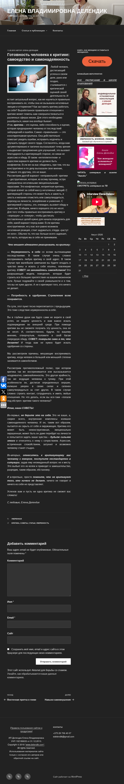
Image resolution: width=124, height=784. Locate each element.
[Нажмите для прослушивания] (91, 224)
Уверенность (42, 523)
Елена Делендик (30, 50)
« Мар (85, 275)
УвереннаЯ (16, 519)
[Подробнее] (97, 114)
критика (15, 523)
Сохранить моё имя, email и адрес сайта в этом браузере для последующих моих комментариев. (36, 651)
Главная (11, 30)
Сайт (10, 633)
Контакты (58, 30)
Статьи (32, 523)
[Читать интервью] (86, 182)
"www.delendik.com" (34, 744)
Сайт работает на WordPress (67, 776)
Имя (10, 601)
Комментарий (15, 560)
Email (11, 617)
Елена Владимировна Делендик (57, 11)
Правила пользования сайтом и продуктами (26, 729)
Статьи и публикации (33, 30)
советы (24, 523)
